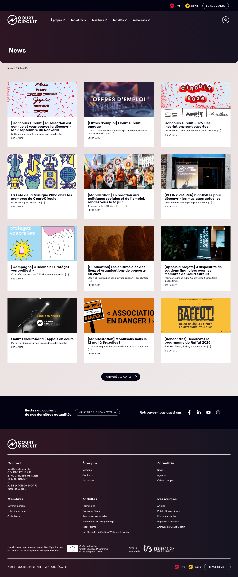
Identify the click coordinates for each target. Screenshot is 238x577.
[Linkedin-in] (198, 412)
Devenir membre (16, 505)
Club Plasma (14, 516)
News (160, 469)
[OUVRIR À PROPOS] (64, 20)
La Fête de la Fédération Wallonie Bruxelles (105, 532)
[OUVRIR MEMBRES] (106, 20)
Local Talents (89, 526)
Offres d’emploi (165, 480)
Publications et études (169, 511)
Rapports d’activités (168, 521)
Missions (87, 469)
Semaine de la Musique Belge (98, 521)
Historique (88, 480)
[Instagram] (218, 412)
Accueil (11, 68)
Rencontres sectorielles (94, 516)
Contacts (87, 475)
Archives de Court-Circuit (171, 526)
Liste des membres (17, 511)
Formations (88, 505)
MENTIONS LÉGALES (55, 566)
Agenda (161, 475)
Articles (161, 505)
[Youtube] (208, 412)
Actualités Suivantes (118, 376)
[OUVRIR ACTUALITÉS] (85, 20)
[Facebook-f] (189, 412)
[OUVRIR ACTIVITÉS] (126, 20)
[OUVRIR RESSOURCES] (149, 20)
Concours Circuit (91, 511)
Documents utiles (166, 516)
